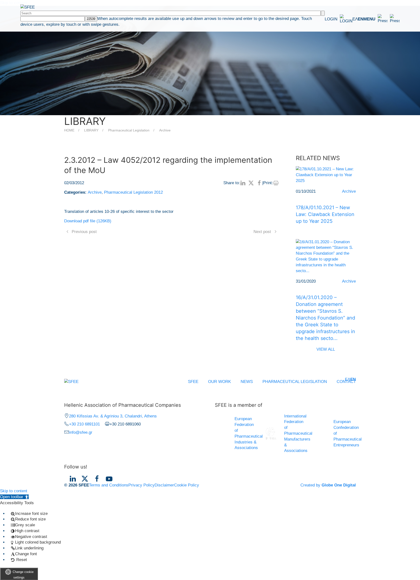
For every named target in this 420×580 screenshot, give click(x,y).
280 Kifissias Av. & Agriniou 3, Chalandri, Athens (113, 416)
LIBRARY (91, 130)
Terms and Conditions (108, 485)
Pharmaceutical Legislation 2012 (133, 192)
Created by (328, 485)
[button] (381, 19)
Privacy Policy (141, 485)
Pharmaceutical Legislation (128, 130)
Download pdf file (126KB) (87, 221)
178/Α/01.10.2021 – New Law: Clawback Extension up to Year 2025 (325, 214)
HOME (69, 130)
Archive (165, 130)
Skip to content (13, 491)
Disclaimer (164, 485)
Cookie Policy (186, 485)
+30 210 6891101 (84, 424)
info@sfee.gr (80, 432)
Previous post (84, 231)
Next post (262, 231)
